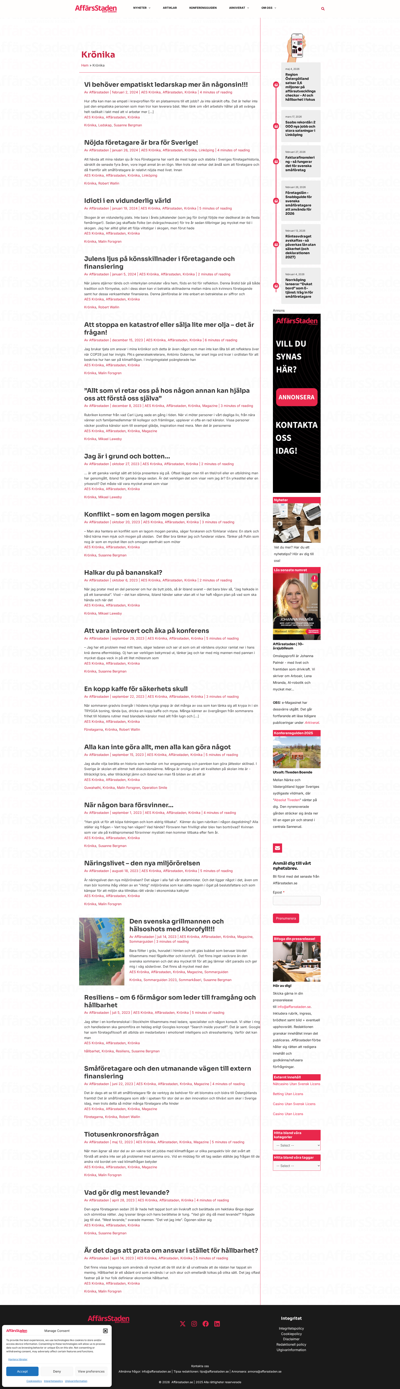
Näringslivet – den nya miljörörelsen (142, 863)
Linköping (206, 150)
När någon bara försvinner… (129, 805)
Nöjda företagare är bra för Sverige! (141, 143)
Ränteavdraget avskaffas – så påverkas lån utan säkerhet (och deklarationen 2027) (300, 246)
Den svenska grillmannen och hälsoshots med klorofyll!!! (176, 925)
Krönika (191, 92)
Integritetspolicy (53, 1381)
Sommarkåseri (190, 980)
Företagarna (93, 729)
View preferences (91, 1371)
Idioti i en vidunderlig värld (127, 201)
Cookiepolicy (34, 1381)
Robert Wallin (108, 183)
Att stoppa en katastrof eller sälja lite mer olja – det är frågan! (169, 328)
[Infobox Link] (297, 535)
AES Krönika (151, 92)
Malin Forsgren (109, 241)
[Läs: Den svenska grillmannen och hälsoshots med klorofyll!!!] (101, 951)
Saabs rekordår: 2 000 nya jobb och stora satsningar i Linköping (300, 128)
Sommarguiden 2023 (160, 980)
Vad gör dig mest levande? (126, 1193)
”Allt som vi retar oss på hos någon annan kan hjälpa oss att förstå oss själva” (167, 394)
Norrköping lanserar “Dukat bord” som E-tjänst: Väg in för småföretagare (299, 288)
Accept (22, 1371)
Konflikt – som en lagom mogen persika (147, 514)
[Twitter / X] (183, 1324)
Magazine (210, 406)
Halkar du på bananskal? (123, 573)
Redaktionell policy (291, 1344)
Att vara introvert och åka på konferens (146, 631)
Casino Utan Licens (288, 1114)
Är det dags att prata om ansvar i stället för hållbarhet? (171, 1251)
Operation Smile (154, 787)
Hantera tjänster (18, 1359)
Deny (57, 1371)
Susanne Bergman (128, 125)
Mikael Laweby (110, 439)
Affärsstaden (172, 92)
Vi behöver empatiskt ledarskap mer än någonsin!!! (166, 85)
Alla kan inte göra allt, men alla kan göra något (157, 747)
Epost (279, 892)
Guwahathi (92, 787)
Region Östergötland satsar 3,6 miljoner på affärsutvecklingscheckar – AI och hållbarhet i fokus (300, 87)
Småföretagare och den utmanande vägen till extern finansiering (167, 1072)
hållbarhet (92, 1051)
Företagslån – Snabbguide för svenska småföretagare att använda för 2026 (298, 203)
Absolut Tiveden (287, 800)
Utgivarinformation (76, 1381)
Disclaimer (291, 1339)
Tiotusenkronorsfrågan (121, 1134)
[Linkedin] (217, 1324)
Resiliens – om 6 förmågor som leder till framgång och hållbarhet (170, 1001)
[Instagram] (194, 1324)
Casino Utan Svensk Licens (294, 1104)
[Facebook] (205, 1324)
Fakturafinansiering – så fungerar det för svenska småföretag (300, 163)
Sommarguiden (141, 941)
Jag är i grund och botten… (127, 456)
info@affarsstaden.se (294, 1007)
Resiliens (122, 1051)
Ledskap (105, 125)
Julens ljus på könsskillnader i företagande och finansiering (159, 263)
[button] (105, 1331)
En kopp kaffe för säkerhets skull (136, 689)
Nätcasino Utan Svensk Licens (296, 1084)
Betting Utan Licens (288, 1094)
